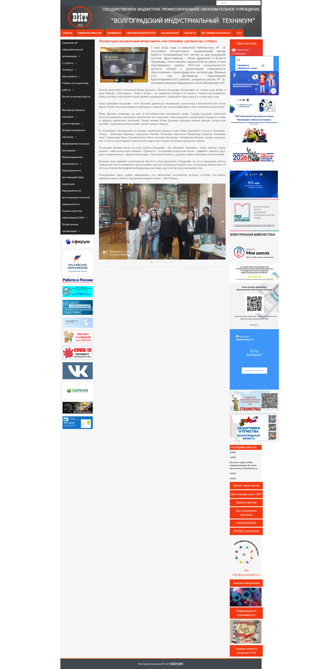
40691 (233, 452)
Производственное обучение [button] (73, 113)
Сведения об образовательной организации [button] (72, 50)
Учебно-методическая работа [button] (75, 86)
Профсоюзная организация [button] (70, 227)
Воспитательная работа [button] (76, 96)
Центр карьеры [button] (71, 123)
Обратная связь (246, 43)
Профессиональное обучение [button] (73, 133)
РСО (239, 33)
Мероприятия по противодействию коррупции (73, 177)
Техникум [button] (67, 69)
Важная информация (246, 583)
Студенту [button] (68, 63)
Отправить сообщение (254, 370)
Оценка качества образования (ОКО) (73, 214)
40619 (233, 473)
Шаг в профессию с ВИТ (246, 494)
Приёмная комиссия (89, 33)
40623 (233, 478)
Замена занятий (246, 502)
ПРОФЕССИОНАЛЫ (246, 531)
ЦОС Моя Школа (170, 33)
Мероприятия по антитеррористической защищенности (76, 197)
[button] (222, 221)
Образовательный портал (141, 33)
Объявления (114, 33)
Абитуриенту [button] (69, 76)
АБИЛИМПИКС (246, 523)
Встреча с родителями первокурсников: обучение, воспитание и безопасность (243, 465)
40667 (233, 457)
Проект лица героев (246, 485)
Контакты (190, 33)
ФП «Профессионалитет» (216, 33)
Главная (67, 33)
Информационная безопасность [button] (72, 160)
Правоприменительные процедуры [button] (75, 147)
